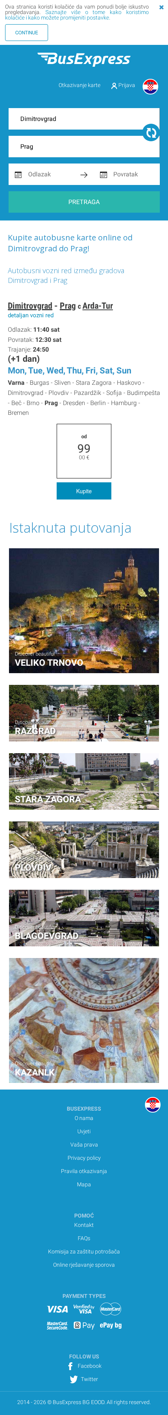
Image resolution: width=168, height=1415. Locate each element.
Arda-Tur (97, 306)
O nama (84, 1118)
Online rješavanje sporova (84, 1265)
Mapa (84, 1184)
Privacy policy (84, 1158)
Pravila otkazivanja (84, 1171)
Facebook (89, 1366)
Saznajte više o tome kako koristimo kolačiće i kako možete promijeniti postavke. (77, 15)
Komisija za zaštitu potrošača (84, 1251)
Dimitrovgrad (30, 306)
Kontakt (84, 1225)
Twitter (89, 1379)
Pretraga (84, 202)
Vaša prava (84, 1144)
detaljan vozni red (31, 315)
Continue (26, 32)
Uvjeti (84, 1131)
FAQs (84, 1238)
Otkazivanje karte (79, 85)
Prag (68, 306)
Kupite (84, 491)
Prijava (126, 85)
